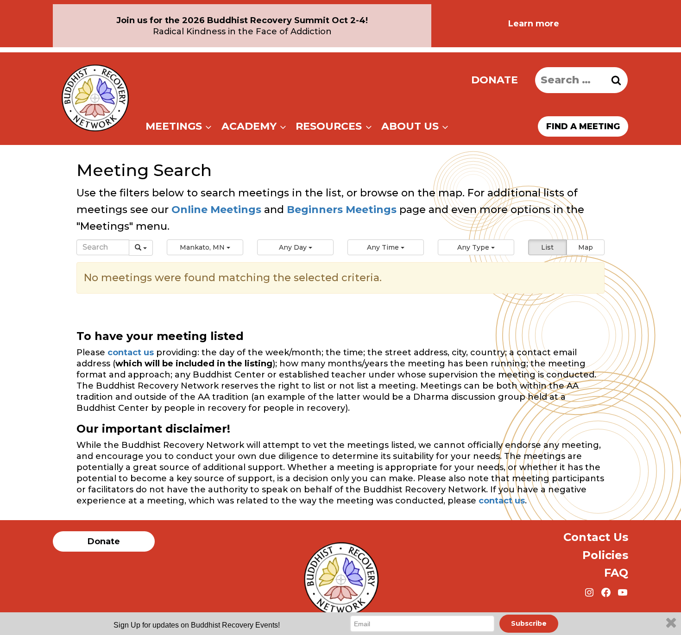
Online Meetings (216, 209)
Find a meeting (583, 126)
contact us (130, 352)
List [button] (547, 247)
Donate (494, 80)
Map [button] (585, 247)
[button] (205, 247)
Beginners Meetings (340, 209)
